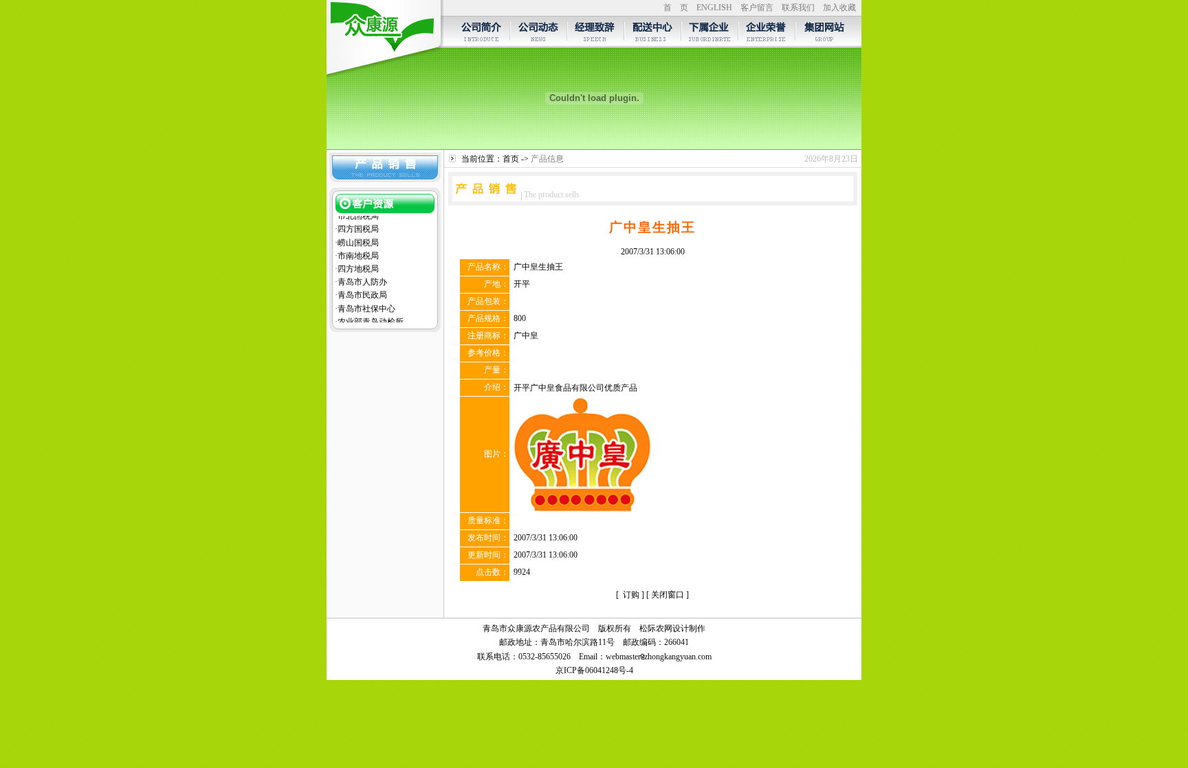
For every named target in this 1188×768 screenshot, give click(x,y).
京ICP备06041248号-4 (594, 670)
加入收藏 (839, 7)
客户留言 (756, 7)
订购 (631, 595)
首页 (511, 159)
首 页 (675, 7)
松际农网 (655, 628)
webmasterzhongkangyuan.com (659, 656)
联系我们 (798, 7)
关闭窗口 (667, 595)
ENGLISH (714, 7)
